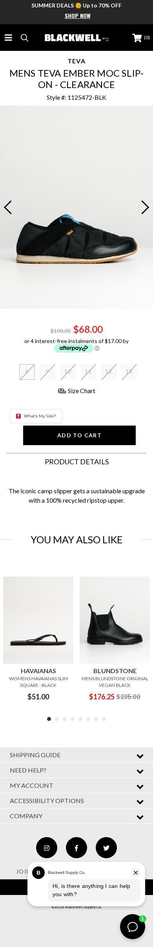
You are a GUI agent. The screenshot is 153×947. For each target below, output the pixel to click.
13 (129, 371)
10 (68, 371)
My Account (31, 785)
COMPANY (26, 815)
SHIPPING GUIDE (35, 754)
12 (109, 371)
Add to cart (79, 435)
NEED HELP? (28, 770)
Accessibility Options (47, 800)
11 (88, 371)
